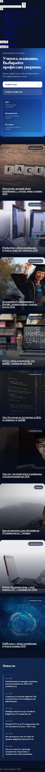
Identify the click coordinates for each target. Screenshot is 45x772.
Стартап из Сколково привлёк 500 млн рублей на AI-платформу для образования (20, 699)
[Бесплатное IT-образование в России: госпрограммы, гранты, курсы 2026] (22, 284)
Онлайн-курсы (10, 33)
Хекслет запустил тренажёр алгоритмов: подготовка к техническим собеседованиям (18, 751)
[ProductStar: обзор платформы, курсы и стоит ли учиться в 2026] (22, 227)
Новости (8, 36)
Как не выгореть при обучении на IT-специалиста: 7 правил (20, 532)
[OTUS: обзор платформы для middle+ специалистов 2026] (22, 340)
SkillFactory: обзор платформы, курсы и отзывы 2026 (19, 645)
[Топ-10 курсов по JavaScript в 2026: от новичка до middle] (22, 397)
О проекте (9, 38)
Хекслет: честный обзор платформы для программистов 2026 (22, 475)
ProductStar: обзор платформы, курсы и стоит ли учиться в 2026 (20, 249)
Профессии (9, 31)
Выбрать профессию (13, 92)
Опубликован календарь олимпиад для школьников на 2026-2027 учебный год (21, 684)
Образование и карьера (9, 27)
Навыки (38, 487)
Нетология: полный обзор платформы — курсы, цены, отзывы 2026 (22, 191)
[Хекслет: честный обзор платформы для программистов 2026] (22, 453)
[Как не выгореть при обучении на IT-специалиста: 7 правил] (22, 510)
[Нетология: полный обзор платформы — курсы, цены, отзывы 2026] (22, 170)
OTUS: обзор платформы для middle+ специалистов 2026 (18, 362)
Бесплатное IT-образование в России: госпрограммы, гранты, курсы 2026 (19, 304)
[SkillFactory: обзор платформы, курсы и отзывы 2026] (22, 623)
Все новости (8, 671)
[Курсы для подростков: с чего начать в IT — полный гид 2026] (22, 566)
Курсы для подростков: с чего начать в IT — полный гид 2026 (19, 588)
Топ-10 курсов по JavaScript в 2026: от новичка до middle (21, 418)
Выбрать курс (22, 84)
